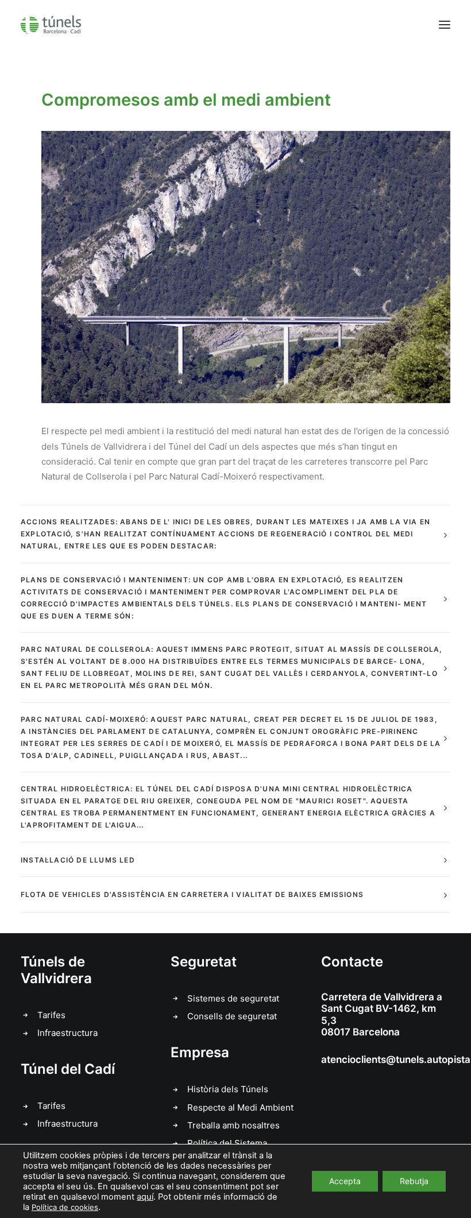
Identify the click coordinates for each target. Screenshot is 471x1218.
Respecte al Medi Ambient (240, 1107)
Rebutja (414, 1181)
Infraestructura (67, 1032)
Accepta (345, 1181)
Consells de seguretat (232, 1016)
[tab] (235, 534)
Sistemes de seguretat (233, 998)
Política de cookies (65, 1207)
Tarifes (51, 1015)
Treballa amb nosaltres (233, 1125)
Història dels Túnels (227, 1089)
